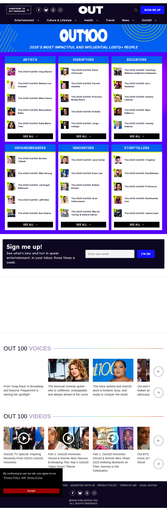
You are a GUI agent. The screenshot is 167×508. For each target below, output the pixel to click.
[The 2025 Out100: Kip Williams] (118, 173)
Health (88, 20)
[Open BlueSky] (46, 10)
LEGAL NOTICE (148, 485)
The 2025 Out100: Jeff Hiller (33, 199)
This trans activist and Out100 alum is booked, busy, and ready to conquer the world (112, 390)
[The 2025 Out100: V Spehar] (118, 159)
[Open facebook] (38, 10)
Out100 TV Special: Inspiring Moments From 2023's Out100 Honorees (23, 458)
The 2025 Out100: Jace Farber (88, 160)
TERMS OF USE (128, 485)
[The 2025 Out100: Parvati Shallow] (65, 84)
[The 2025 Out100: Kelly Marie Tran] (11, 124)
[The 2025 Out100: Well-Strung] (11, 173)
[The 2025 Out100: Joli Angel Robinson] (11, 186)
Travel (110, 20)
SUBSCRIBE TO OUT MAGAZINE (17, 9)
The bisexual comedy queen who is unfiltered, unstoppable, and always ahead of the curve (68, 390)
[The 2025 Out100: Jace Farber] (65, 159)
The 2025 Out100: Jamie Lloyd (141, 213)
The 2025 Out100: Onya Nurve (35, 71)
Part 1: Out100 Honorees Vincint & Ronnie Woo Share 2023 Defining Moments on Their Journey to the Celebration (111, 462)
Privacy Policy (12, 477)
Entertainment (24, 20)
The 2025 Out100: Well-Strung (35, 173)
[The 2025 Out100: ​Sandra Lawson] (118, 98)
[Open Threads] (53, 10)
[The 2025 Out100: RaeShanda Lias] (118, 199)
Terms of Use (34, 477)
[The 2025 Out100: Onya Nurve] (11, 71)
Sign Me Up (152, 10)
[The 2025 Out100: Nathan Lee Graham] (11, 84)
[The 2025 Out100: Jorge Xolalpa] (65, 124)
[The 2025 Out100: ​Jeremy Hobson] (118, 124)
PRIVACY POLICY (107, 485)
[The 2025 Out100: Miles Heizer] (11, 98)
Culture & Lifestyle (59, 20)
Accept (31, 490)
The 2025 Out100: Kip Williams (141, 173)
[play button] (24, 438)
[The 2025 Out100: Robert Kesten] (65, 186)
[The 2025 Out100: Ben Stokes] (11, 213)
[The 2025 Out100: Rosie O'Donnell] (65, 71)
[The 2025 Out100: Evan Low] (65, 173)
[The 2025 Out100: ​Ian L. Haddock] (118, 84)
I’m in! (146, 254)
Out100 (147, 20)
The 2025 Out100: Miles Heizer (35, 98)
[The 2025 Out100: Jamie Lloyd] (118, 213)
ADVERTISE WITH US (82, 485)
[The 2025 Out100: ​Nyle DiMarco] (118, 111)
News (125, 20)
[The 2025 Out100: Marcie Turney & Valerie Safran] (65, 213)
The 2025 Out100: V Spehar (139, 160)
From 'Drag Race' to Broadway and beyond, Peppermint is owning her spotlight (23, 390)
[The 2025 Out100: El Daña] (65, 111)
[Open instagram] (60, 10)
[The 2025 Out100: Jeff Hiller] (11, 199)
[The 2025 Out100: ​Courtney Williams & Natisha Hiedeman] (118, 71)
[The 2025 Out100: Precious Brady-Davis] (65, 98)
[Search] (136, 10)
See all (28, 136)
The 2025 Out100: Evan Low (86, 173)
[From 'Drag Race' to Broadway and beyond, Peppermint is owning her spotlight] (24, 370)
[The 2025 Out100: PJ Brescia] (118, 186)
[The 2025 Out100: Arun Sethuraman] (65, 199)
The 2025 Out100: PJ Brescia (140, 186)
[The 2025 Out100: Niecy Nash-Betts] (11, 111)
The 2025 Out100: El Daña (85, 111)
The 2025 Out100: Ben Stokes (34, 213)
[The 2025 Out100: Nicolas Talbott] (11, 159)
